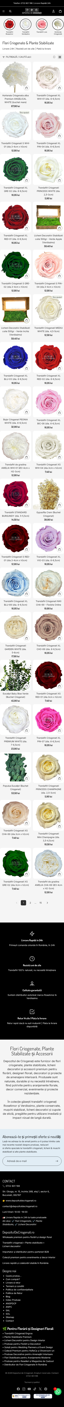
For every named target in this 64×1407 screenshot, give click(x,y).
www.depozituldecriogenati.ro (21, 1200)
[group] (9, 27)
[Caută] (10, 11)
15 (40, 902)
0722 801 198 (26, 3)
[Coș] (60, 11)
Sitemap (10, 1317)
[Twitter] (40, 1389)
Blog (8, 1296)
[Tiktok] (35, 1389)
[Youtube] (29, 1389)
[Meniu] (3, 11)
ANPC (9, 1307)
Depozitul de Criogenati (22, 1373)
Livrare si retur (13, 1282)
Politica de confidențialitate (19, 1289)
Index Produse (13, 1300)
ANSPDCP (11, 1303)
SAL (8, 1310)
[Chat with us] (58, 1391)
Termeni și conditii (15, 1286)
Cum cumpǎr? (13, 1279)
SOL (8, 1313)
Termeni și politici (32, 1382)
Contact (10, 1320)
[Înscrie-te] (57, 1161)
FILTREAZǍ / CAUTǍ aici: (18, 57)
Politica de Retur (14, 1293)
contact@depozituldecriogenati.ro (19, 1206)
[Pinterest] (46, 1389)
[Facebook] (18, 1389)
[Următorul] (47, 902)
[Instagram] (24, 1389)
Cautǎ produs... (13, 1276)
